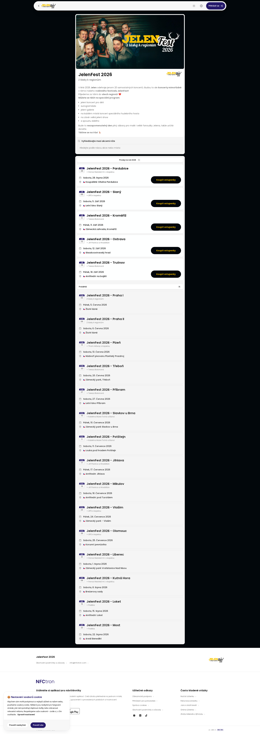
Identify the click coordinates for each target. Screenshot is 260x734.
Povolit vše (38, 725)
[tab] (130, 160)
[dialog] (37, 710)
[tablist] (130, 160)
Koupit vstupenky (166, 179)
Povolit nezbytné (17, 725)
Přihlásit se (214, 6)
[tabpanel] (130, 403)
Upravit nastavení (26, 714)
